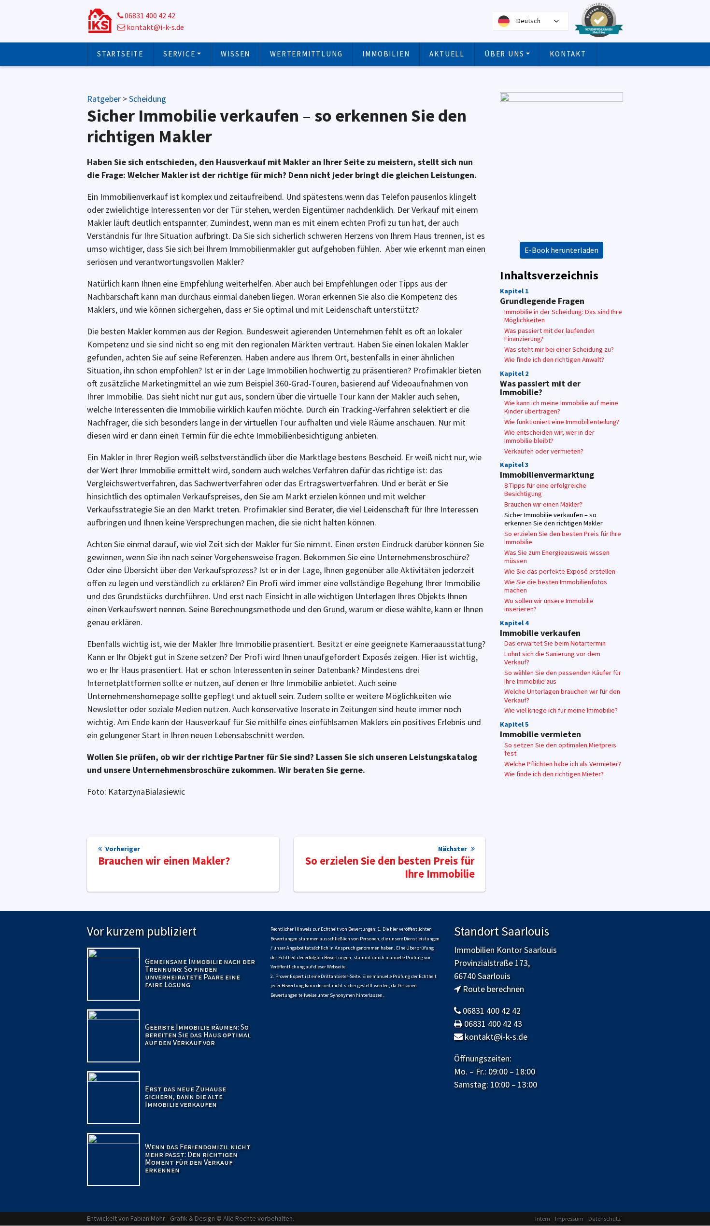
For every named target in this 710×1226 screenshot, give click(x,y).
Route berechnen (493, 988)
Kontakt (568, 53)
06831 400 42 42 (149, 15)
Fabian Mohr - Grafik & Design (172, 1218)
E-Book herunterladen (561, 250)
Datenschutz (604, 1218)
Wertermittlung (306, 53)
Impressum (569, 1218)
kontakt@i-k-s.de (154, 27)
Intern (542, 1218)
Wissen (235, 53)
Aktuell (447, 53)
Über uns (504, 53)
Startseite (120, 53)
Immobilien (386, 53)
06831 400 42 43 (493, 1023)
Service (179, 53)
